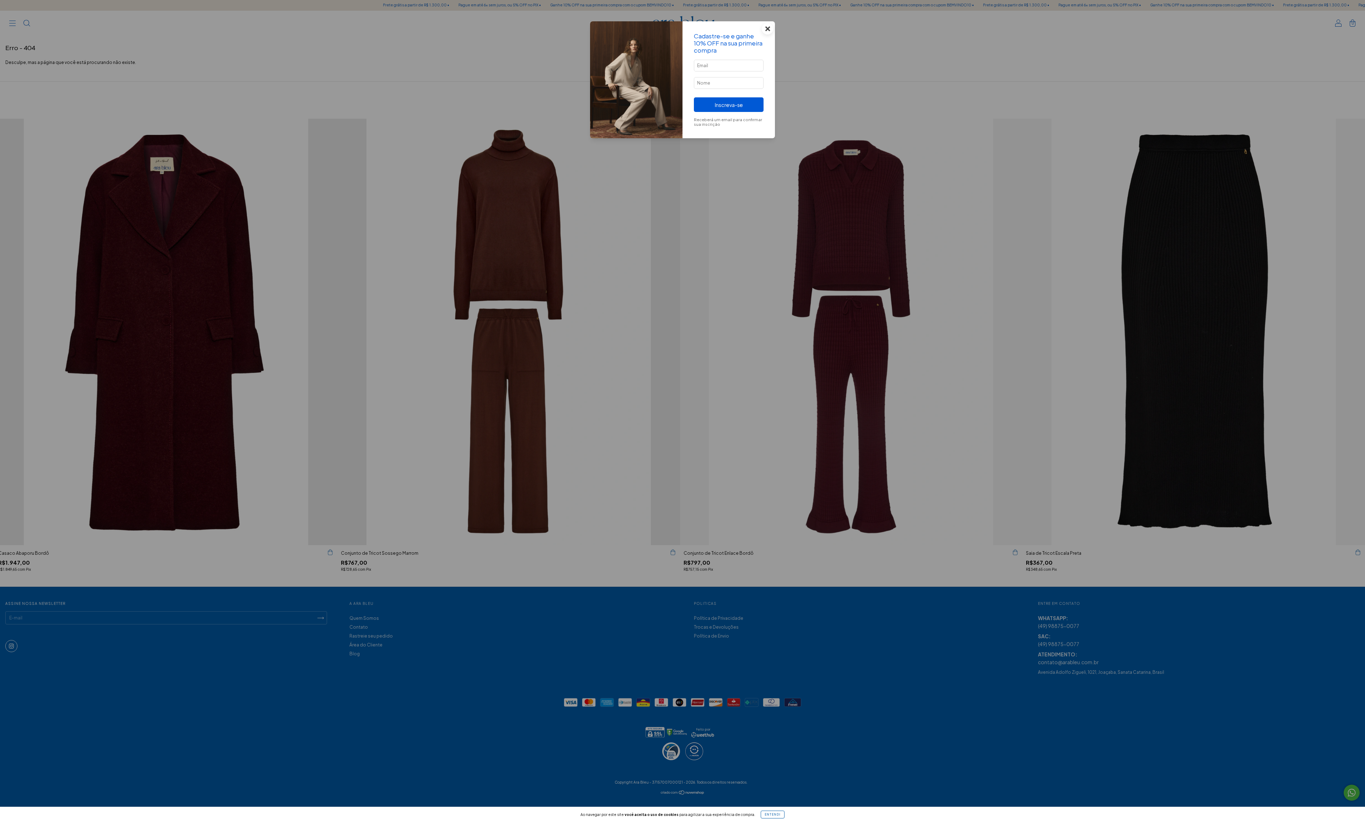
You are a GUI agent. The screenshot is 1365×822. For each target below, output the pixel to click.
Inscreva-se (729, 105)
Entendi (773, 814)
